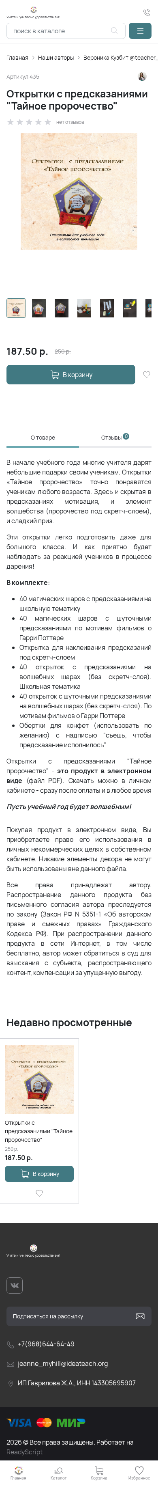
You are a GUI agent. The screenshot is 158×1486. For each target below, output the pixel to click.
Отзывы (114, 437)
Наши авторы (56, 57)
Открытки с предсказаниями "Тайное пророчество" (39, 1131)
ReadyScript (24, 1451)
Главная (17, 57)
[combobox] (66, 31)
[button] (140, 31)
